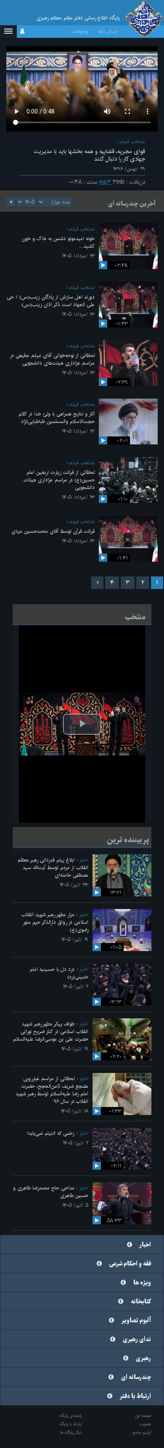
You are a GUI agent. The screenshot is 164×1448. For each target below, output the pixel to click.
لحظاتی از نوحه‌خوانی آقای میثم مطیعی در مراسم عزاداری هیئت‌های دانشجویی (52, 359)
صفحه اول (143, 1415)
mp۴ (105, 182)
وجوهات (79, 31)
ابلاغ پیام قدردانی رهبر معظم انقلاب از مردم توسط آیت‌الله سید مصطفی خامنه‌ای (53, 867)
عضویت (145, 1424)
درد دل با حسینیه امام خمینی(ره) (59, 973)
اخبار (83, 860)
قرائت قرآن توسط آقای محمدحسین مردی (53, 531)
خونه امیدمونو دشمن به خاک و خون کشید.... (58, 242)
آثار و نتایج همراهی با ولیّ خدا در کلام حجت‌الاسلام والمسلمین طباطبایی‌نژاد (57, 417)
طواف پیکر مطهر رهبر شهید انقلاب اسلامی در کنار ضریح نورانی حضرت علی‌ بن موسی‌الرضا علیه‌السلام (50, 1031)
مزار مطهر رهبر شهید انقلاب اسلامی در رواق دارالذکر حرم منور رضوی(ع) (54, 922)
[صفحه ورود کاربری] (22, 31)
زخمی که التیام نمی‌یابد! (50, 1133)
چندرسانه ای (136, 1377)
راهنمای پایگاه (70, 1415)
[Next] (97, 582)
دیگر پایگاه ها (71, 1432)
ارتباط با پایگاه (70, 1424)
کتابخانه (141, 1301)
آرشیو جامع (141, 1432)
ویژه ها (142, 1282)
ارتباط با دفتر (135, 1396)
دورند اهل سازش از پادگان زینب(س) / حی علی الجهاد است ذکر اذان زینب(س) (51, 301)
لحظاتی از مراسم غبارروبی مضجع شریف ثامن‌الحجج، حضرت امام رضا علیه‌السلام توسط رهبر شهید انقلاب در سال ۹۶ (52, 1090)
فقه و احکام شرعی (130, 1263)
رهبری (143, 1358)
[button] (8, 31)
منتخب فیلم (132, 141)
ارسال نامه (108, 31)
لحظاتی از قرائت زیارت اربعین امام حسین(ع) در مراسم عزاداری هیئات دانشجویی (59, 479)
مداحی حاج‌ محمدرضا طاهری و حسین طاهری (50, 1192)
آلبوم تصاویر (136, 1320)
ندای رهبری (137, 1339)
